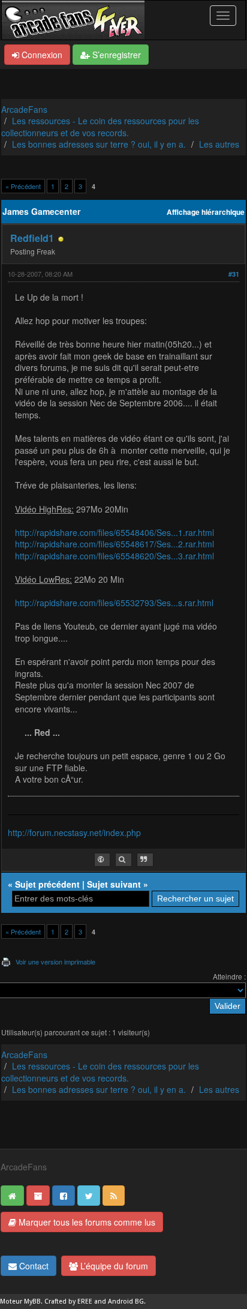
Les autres (219, 144)
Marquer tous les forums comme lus (85, 1222)
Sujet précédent (47, 884)
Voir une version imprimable (55, 961)
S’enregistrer (115, 55)
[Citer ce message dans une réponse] (145, 860)
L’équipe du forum (113, 1266)
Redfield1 (32, 238)
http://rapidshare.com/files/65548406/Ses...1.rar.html (114, 532)
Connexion (40, 55)
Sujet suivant (114, 884)
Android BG (126, 1301)
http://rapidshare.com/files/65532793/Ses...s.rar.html (114, 603)
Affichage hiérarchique (206, 212)
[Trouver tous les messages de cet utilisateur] (123, 860)
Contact (33, 1266)
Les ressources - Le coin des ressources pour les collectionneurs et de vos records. (100, 127)
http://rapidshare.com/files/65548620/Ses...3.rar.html (114, 556)
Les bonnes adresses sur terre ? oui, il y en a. (99, 144)
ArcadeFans (24, 109)
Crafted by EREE (68, 1301)
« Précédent (23, 186)
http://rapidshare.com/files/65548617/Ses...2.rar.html (114, 544)
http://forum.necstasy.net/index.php (74, 832)
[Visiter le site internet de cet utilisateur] (102, 860)
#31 (233, 273)
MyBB (32, 1301)
